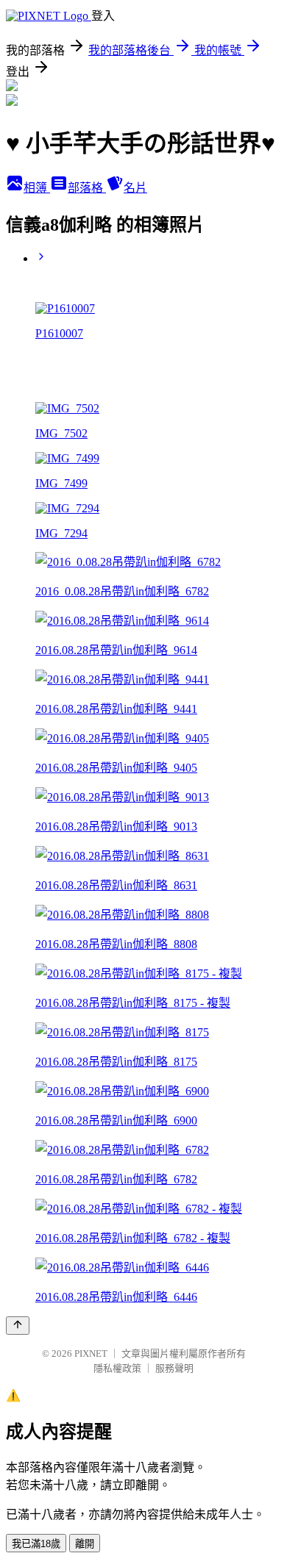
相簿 (37, 188)
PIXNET (90, 1353)
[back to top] (17, 1325)
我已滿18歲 (36, 1543)
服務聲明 (174, 1368)
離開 (84, 1543)
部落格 (87, 188)
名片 (135, 188)
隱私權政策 (117, 1368)
